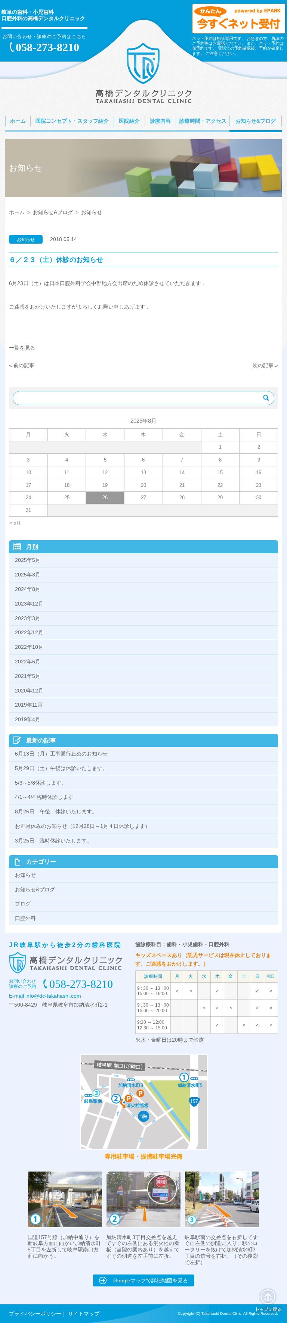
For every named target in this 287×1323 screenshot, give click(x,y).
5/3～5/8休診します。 (41, 783)
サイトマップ (83, 1314)
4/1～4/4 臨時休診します (44, 797)
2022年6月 (27, 661)
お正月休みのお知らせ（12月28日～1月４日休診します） (85, 826)
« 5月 (15, 523)
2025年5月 (27, 560)
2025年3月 (27, 575)
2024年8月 (27, 589)
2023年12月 (29, 604)
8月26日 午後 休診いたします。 (58, 811)
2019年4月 (27, 719)
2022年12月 (29, 632)
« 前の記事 (21, 365)
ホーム (17, 212)
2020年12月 (29, 691)
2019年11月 (29, 705)
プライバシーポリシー (35, 1314)
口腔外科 (25, 918)
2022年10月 (29, 647)
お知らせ (25, 875)
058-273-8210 (47, 47)
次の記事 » (265, 365)
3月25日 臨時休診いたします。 (53, 841)
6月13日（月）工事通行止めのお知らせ (61, 754)
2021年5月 (27, 676)
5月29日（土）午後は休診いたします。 (61, 768)
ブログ (23, 904)
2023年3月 (27, 618)
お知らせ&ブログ (53, 212)
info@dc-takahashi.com (53, 996)
